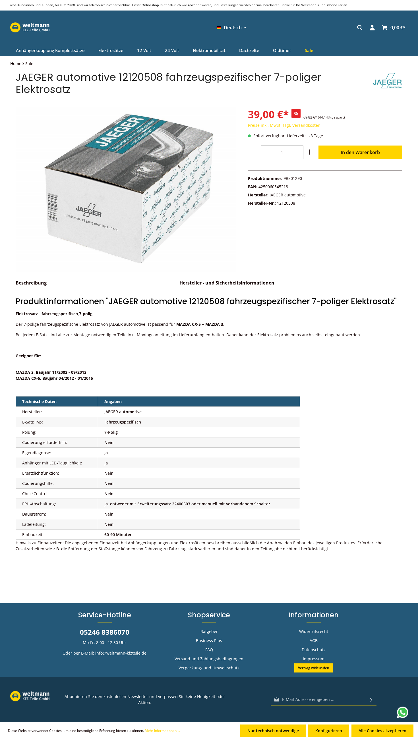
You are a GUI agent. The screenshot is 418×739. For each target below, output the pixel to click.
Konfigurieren (328, 730)
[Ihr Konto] (272, 27)
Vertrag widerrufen (313, 667)
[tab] (95, 283)
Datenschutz (314, 649)
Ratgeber (209, 631)
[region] (126, 189)
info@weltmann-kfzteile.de (120, 653)
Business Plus (209, 640)
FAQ (209, 649)
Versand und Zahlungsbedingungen (209, 658)
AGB (314, 640)
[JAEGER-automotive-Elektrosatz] (126, 189)
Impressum (313, 658)
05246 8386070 (104, 632)
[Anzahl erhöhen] (309, 152)
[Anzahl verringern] (254, 152)
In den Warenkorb (360, 152)
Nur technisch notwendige (273, 730)
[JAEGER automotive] (387, 83)
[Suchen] (260, 27)
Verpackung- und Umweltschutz (209, 668)
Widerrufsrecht (313, 631)
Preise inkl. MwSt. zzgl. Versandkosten (284, 125)
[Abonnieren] (371, 699)
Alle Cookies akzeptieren (382, 730)
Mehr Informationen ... (162, 730)
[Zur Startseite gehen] (329, 27)
